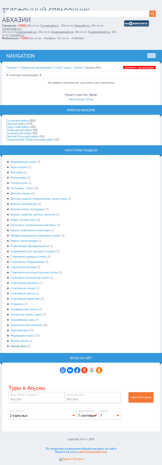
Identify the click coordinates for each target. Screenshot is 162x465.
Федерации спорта (22, 335)
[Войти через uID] (63, 370)
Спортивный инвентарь (25, 298)
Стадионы (17, 304)
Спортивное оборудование (27, 261)
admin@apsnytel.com (92, 451)
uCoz (81, 443)
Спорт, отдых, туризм (68, 67)
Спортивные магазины (25, 283)
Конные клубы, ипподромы (28, 209)
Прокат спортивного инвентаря (30, 230)
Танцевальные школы (24, 309)
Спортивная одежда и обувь (29, 256)
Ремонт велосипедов (24, 240)
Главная (11, 67)
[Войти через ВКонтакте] (70, 370)
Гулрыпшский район (19, 133)
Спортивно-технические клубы (30, 277)
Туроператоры (19, 330)
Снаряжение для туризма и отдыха (33, 251)
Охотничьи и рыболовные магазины (33, 225)
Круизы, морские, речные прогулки (33, 214)
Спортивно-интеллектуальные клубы (34, 272)
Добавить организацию (139, 67)
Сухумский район (17, 120)
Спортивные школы (23, 293)
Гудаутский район (17, 126)
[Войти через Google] (91, 370)
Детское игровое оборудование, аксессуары (39, 198)
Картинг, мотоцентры (24, 204)
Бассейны (17, 172)
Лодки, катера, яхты (23, 219)
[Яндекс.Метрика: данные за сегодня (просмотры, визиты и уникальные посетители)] (71, 459)
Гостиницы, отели (22, 188)
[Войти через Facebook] (77, 370)
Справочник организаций (35, 67)
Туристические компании (26, 325)
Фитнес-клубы (19, 340)
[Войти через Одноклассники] (99, 370)
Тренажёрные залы (23, 319)
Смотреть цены (141, 397)
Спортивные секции (23, 288)
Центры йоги (19, 346)
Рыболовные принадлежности (30, 246)
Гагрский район (16, 123)
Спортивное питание (23, 267)
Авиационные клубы (23, 161)
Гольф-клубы (19, 182)
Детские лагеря (20, 193)
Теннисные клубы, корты (26, 314)
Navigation (20, 55)
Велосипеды (19, 177)
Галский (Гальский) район (22, 136)
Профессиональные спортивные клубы (36, 235)
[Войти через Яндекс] (84, 370)
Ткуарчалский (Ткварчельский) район (30, 139)
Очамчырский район (19, 130)
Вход (90, 99)
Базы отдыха (19, 167)
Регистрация (77, 99)
